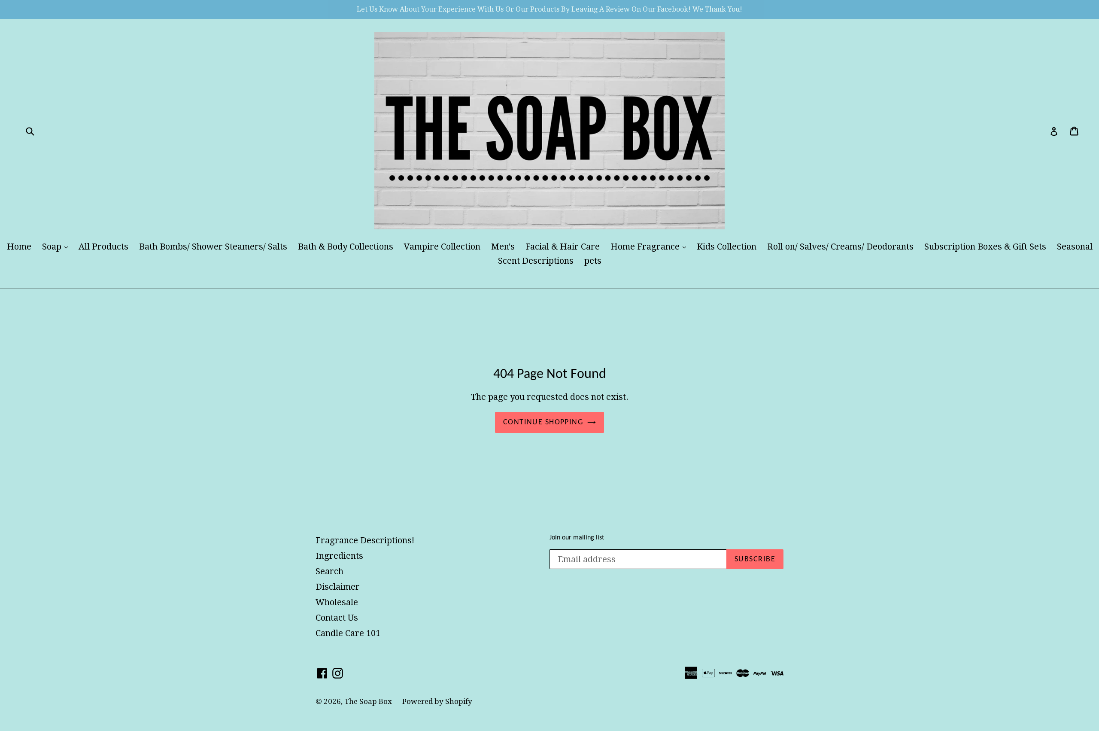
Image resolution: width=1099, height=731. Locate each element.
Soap (57, 246)
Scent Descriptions (536, 261)
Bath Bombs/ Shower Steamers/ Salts (213, 246)
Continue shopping (543, 422)
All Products (103, 246)
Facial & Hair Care (562, 246)
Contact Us (337, 617)
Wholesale (337, 602)
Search (329, 571)
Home (19, 246)
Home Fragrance (650, 246)
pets (592, 261)
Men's (503, 246)
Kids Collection (726, 246)
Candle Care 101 (348, 633)
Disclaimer (338, 587)
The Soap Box (369, 701)
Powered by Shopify (437, 701)
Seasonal (1075, 246)
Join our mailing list (577, 537)
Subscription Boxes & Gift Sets (985, 246)
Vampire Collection (442, 246)
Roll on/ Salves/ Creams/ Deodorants (840, 246)
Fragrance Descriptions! (365, 540)
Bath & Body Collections (345, 246)
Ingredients (339, 556)
